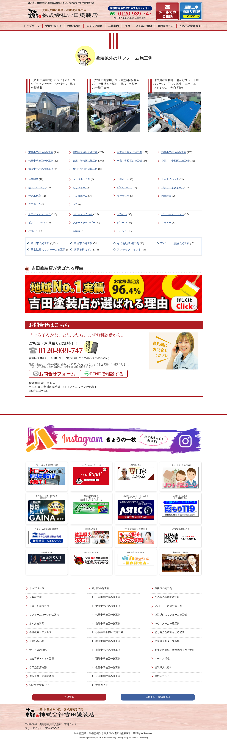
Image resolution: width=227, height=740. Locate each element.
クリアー (166, 222)
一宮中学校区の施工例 (129, 160)
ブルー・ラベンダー (84, 222)
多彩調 (76, 231)
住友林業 (33, 179)
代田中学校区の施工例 (40, 160)
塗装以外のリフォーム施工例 (48, 249)
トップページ (32, 26)
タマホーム (34, 204)
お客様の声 (74, 26)
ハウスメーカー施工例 (167, 623)
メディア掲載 (162, 658)
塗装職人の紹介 (163, 667)
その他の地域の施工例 (167, 597)
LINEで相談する (107, 373)
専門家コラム (166, 26)
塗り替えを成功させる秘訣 (169, 632)
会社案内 (113, 26)
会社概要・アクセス (40, 632)
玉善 (75, 204)
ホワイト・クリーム (39, 214)
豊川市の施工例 (40, 243)
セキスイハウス (170, 179)
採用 (127, 26)
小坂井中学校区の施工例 (175, 160)
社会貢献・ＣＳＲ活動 (41, 658)
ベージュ (122, 231)
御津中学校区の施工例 (40, 169)
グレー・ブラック (83, 214)
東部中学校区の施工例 (40, 152)
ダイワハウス (124, 187)
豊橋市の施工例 (83, 243)
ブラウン (122, 214)
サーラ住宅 (123, 195)
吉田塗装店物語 (38, 667)
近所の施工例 (53, 26)
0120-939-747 (60, 350)
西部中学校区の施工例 (173, 152)
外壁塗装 (69, 697)
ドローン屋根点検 (39, 606)
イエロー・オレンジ (172, 214)
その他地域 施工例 (128, 243)
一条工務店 (34, 195)
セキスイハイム (37, 187)
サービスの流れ (38, 650)
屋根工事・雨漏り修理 (41, 676)
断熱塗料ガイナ (83, 249)
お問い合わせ (36, 641)
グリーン (122, 222)
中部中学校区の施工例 (129, 152)
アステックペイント (129, 249)
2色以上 (32, 231)
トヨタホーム (80, 195)
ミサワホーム (80, 187)
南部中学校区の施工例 (85, 152)
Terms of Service (138, 738)
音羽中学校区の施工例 (85, 169)
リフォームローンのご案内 (44, 614)
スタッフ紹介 (94, 26)
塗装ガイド (101, 685)
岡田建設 (166, 195)
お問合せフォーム (57, 373)
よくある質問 (144, 26)
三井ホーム (123, 179)
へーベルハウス (81, 179)
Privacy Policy (123, 738)
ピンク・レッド (37, 222)
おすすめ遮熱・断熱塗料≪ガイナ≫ (174, 650)
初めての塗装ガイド (191, 26)
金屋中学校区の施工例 (85, 160)
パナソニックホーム (172, 187)
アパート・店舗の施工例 (174, 243)
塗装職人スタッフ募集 (167, 641)
